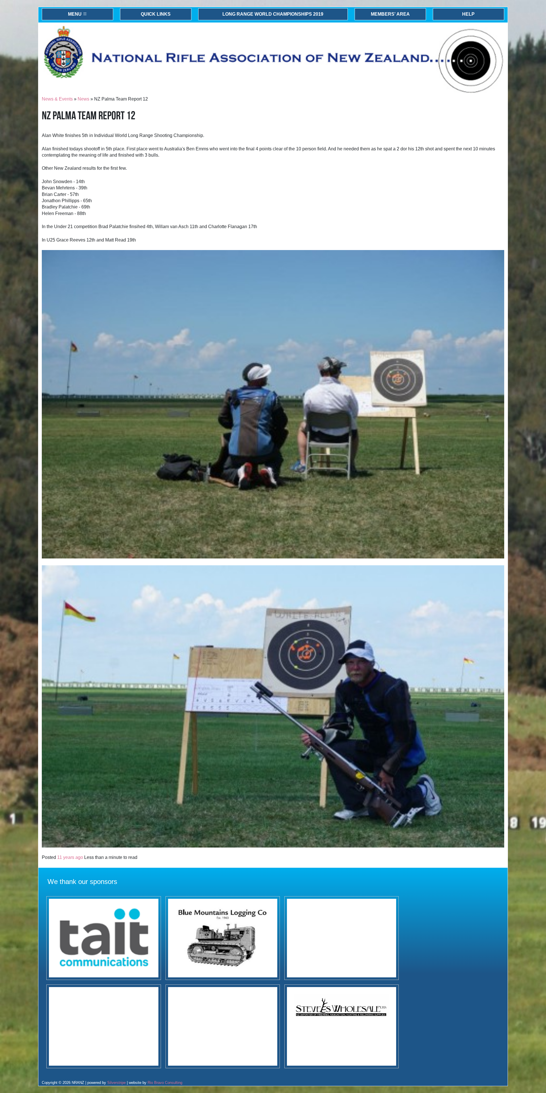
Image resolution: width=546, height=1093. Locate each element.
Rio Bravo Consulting (165, 1082)
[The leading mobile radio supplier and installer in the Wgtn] (103, 938)
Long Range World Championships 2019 (272, 14)
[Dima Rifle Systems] (341, 938)
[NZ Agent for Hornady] (341, 1026)
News (83, 99)
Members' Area (390, 14)
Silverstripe (116, 1082)
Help (468, 14)
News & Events (57, 99)
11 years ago (70, 857)
